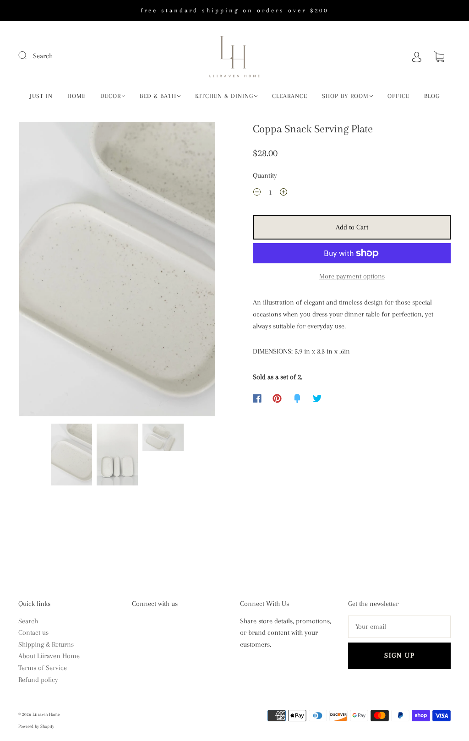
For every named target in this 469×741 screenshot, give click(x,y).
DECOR (110, 96)
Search (43, 56)
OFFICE (398, 96)
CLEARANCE (289, 96)
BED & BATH (158, 96)
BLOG (432, 96)
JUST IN (41, 96)
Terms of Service (42, 668)
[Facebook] (257, 398)
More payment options (352, 276)
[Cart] (439, 55)
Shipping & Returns (46, 644)
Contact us (33, 632)
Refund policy (38, 680)
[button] (39, 271)
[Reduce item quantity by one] (257, 194)
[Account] (417, 55)
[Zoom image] (117, 271)
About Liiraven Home (49, 656)
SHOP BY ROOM (345, 96)
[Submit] (28, 55)
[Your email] (399, 627)
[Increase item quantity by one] (283, 194)
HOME (76, 96)
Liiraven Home (46, 714)
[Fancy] (297, 398)
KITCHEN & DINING (224, 96)
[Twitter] (317, 398)
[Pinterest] (277, 398)
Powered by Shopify (36, 726)
